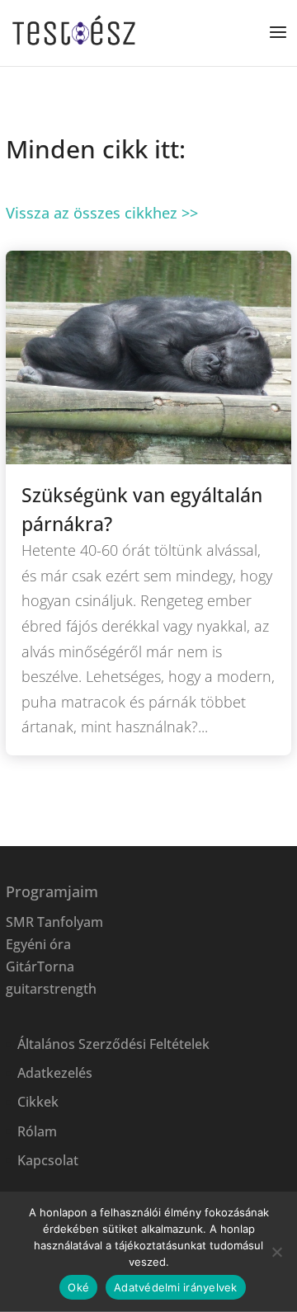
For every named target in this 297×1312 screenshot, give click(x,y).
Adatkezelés (54, 1073)
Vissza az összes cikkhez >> (102, 213)
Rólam (37, 1131)
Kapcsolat (47, 1160)
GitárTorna (40, 966)
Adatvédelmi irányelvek (176, 1287)
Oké (78, 1287)
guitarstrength (51, 989)
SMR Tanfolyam (54, 922)
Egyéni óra (38, 944)
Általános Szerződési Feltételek (113, 1044)
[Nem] (276, 1252)
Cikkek (38, 1102)
